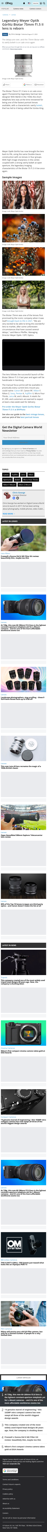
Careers (5, 1513)
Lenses (13, 15)
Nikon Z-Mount (25, 484)
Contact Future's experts (11, 1484)
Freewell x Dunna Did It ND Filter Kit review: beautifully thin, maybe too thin (23, 1438)
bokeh (39, 105)
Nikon (36, 390)
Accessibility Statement (11, 1508)
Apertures (7, 479)
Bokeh (17, 479)
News (5, 34)
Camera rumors (35, 9)
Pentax (19, 393)
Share (7, 85)
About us (6, 1503)
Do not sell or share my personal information (19, 1518)
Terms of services (28, 449)
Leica (11, 396)
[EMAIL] (18, 498)
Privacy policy (7, 1489)
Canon (17, 390)
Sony (12, 393)
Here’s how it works (16, 49)
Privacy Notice (31, 451)
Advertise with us (9, 1499)
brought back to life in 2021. (20, 321)
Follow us (29, 85)
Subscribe (35, 3)
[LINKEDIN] (14, 498)
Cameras (5, 15)
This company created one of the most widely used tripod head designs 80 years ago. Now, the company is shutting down (24, 1428)
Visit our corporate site (11, 1464)
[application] (23, 354)
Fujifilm (28, 393)
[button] (2, 3)
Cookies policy (8, 1494)
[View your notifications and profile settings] (24, 3)
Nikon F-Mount (9, 484)
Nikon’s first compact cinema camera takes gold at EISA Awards (25, 1448)
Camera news (18, 9)
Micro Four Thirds (30, 479)
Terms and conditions (11, 1479)
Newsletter (40, 85)
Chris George (16, 34)
